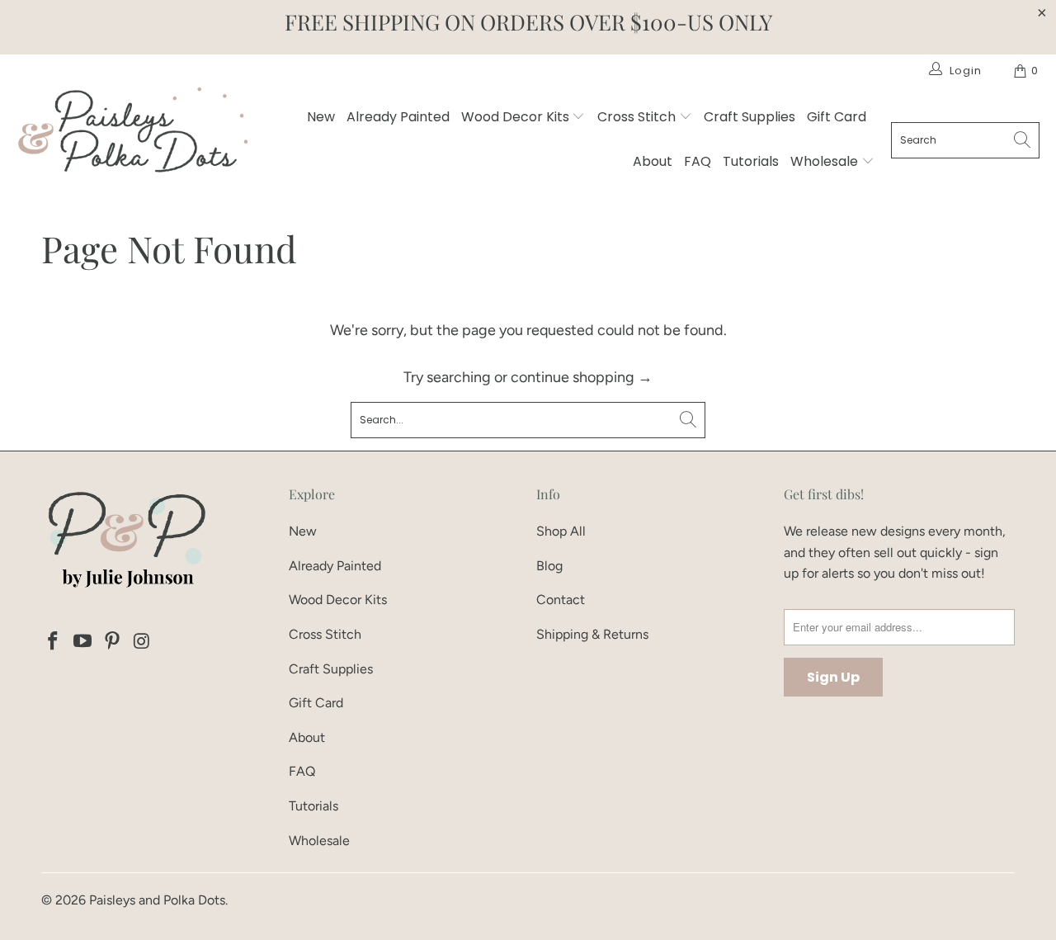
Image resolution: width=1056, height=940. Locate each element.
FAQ (697, 161)
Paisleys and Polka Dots (157, 900)
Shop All (561, 531)
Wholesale (825, 161)
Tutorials (751, 161)
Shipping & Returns (592, 634)
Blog (549, 566)
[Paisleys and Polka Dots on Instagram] (142, 642)
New (321, 116)
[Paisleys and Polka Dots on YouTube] (83, 642)
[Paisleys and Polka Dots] (132, 134)
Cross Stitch (638, 116)
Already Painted (398, 116)
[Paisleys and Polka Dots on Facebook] (53, 642)
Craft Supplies (749, 116)
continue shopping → (582, 377)
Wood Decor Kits (517, 116)
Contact (560, 599)
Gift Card (836, 116)
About (652, 161)
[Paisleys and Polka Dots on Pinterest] (112, 642)
